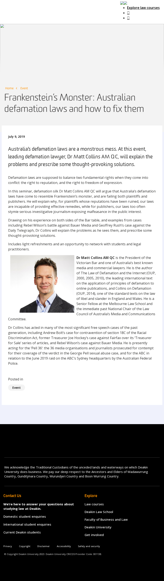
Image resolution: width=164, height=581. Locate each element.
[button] (123, 2)
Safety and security (89, 546)
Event (24, 88)
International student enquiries (27, 524)
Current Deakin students (22, 532)
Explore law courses (143, 7)
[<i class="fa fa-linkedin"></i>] (128, 18)
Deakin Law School (99, 512)
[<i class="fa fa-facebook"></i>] (128, 12)
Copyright (24, 546)
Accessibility (64, 546)
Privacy (7, 546)
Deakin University (98, 527)
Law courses (94, 504)
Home (9, 88)
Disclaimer (43, 546)
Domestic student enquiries (24, 516)
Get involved (94, 535)
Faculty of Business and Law (106, 519)
